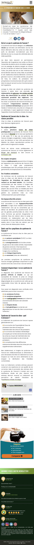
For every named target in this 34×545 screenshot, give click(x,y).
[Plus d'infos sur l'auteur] (25, 386)
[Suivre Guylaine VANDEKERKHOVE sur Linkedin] (30, 390)
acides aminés (27, 93)
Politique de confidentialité (8, 486)
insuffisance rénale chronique (11, 380)
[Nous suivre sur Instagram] (7, 524)
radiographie (12, 298)
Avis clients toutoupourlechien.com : (16, 510)
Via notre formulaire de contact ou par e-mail (13, 498)
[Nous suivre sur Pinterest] (15, 524)
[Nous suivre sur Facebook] (3, 524)
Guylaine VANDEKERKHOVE (16, 386)
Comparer (16, 456)
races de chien (26, 130)
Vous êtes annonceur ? (7, 501)
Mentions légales (16, 543)
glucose (16, 93)
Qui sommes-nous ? (6, 483)
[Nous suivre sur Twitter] (11, 524)
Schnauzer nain (6, 155)
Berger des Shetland (9, 153)
